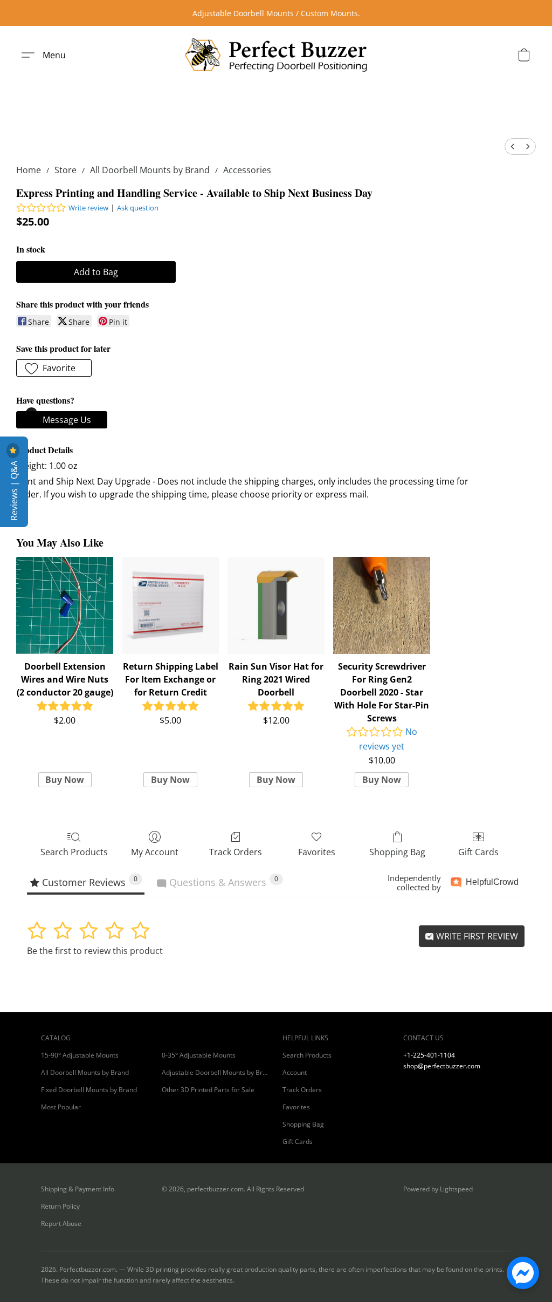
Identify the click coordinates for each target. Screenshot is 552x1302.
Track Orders (235, 852)
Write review (88, 208)
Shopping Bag (397, 852)
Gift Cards (478, 852)
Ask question (137, 208)
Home (28, 170)
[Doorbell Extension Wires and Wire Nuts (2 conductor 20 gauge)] (64, 605)
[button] (276, 55)
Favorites (316, 852)
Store (65, 170)
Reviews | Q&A (14, 490)
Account (294, 1072)
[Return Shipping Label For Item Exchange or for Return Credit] (170, 605)
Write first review (476, 936)
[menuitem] (512, 146)
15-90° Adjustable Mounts (80, 1055)
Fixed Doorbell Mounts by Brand (89, 1089)
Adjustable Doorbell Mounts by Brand (216, 1072)
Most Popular (61, 1107)
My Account (154, 852)
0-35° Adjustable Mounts (199, 1055)
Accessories (247, 170)
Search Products (74, 852)
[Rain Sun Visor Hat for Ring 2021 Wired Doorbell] (276, 605)
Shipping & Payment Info (77, 1189)
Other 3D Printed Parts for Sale (208, 1089)
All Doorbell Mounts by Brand (150, 170)
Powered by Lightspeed (438, 1189)
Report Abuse (61, 1223)
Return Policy (60, 1206)
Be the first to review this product (95, 951)
